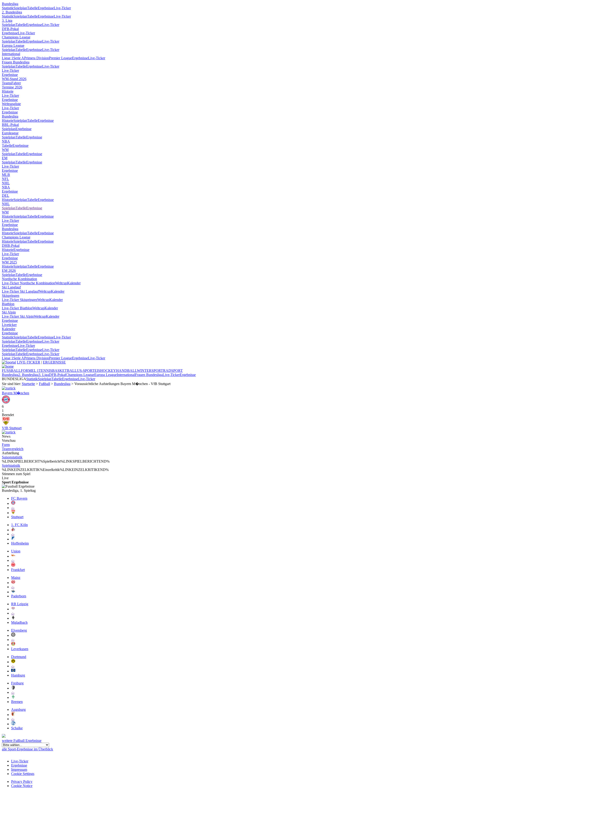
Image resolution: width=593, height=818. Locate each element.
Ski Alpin (9, 312)
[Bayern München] (13, 503)
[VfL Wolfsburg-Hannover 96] (9, 388)
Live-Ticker (62, 8)
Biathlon (8, 304)
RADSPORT (173, 371)
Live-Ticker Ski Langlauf (20, 291)
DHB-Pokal (10, 246)
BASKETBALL (64, 371)
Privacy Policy (21, 782)
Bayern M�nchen (15, 393)
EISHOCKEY (105, 371)
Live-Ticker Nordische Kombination (28, 283)
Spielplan (20, 8)
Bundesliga (10, 4)
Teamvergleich (12, 449)
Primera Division (36, 58)
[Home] (8, 366)
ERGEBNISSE (54, 362)
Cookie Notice (21, 786)
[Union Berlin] (13, 556)
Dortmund (18, 657)
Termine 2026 (12, 87)
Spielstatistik (11, 465)
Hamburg (18, 675)
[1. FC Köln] (13, 530)
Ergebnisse (46, 8)
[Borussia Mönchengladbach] (13, 618)
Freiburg (17, 683)
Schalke (17, 728)
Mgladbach (19, 622)
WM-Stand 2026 (14, 79)
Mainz (15, 578)
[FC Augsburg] (13, 715)
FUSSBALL (11, 371)
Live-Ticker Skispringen (19, 300)
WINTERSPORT (150, 371)
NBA (6, 141)
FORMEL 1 (30, 371)
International (11, 54)
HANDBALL (126, 371)
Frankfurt (18, 570)
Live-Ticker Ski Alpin (18, 316)
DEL (5, 195)
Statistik (7, 8)
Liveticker (9, 325)
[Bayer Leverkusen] (13, 645)
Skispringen (10, 296)
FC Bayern (19, 498)
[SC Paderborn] (13, 592)
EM (4, 158)
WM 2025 (9, 262)
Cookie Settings (22, 774)
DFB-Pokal (10, 29)
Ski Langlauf (11, 287)
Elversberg (19, 630)
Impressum (19, 769)
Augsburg (18, 709)
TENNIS (45, 371)
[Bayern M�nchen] (6, 402)
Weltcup (61, 283)
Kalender (74, 283)
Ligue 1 (7, 58)
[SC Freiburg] (13, 688)
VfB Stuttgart (12, 428)
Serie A (18, 58)
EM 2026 (9, 271)
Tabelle (32, 8)
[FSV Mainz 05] (13, 583)
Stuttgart (17, 517)
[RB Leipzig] (13, 609)
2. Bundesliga (12, 12)
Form (6, 445)
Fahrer (16, 83)
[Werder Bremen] (13, 697)
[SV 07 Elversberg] (13, 635)
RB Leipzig (19, 604)
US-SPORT (86, 371)
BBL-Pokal (10, 125)
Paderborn (18, 596)
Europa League (13, 45)
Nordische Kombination (19, 279)
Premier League (60, 58)
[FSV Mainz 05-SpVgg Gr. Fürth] (9, 432)
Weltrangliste (11, 104)
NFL (5, 179)
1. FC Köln (19, 525)
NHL (6, 183)
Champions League (16, 37)
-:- (12, 508)
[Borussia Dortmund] (13, 662)
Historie (7, 91)
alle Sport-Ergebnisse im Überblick (27, 749)
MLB (6, 175)
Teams (6, 83)
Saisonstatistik (12, 457)
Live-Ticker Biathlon (17, 308)
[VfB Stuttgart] (6, 424)
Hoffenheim (20, 543)
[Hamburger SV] (13, 671)
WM (5, 150)
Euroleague (10, 133)
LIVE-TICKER (28, 362)
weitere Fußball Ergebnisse (21, 741)
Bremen (17, 702)
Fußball (44, 384)
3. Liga (7, 20)
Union (15, 551)
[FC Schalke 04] (13, 724)
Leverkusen (19, 649)
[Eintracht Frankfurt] (13, 565)
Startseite (28, 384)
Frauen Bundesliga (15, 62)
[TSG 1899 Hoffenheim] (13, 539)
